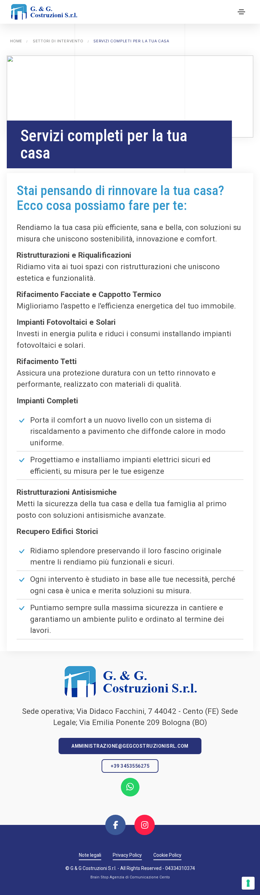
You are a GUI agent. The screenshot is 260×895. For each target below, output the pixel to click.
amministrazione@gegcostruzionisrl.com (130, 746)
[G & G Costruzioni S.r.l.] (44, 12)
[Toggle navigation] (241, 12)
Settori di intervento (58, 41)
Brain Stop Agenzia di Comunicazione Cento (130, 877)
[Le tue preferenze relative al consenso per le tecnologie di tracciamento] (248, 883)
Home (16, 41)
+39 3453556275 (130, 766)
